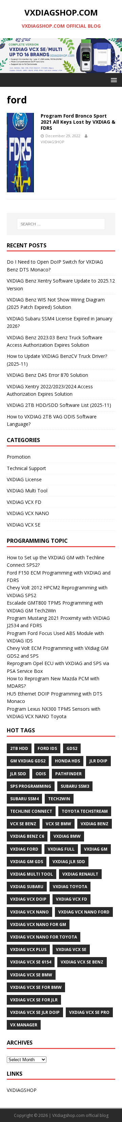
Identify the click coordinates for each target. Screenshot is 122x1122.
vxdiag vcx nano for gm (38, 924)
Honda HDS (67, 761)
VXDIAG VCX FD (24, 502)
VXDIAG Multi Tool (27, 490)
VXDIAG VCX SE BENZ (82, 962)
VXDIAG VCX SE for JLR (34, 1000)
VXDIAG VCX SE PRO (89, 1012)
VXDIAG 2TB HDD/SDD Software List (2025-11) (59, 405)
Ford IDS (47, 748)
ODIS (41, 774)
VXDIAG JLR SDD (69, 861)
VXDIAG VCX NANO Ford (83, 912)
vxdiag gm (95, 849)
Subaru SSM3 (75, 786)
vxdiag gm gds (26, 861)
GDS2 (71, 748)
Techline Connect (31, 811)
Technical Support (26, 468)
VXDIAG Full (61, 849)
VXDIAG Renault (80, 874)
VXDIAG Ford (24, 849)
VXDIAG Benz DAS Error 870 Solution (47, 375)
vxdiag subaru (26, 886)
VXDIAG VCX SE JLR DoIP (35, 1012)
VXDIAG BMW (67, 836)
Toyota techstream (85, 811)
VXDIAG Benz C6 (27, 836)
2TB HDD (19, 748)
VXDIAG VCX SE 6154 (30, 962)
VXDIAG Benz (94, 824)
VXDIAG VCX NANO (28, 513)
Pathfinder (68, 774)
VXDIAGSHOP (52, 141)
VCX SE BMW (58, 824)
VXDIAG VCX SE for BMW (36, 987)
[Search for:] (61, 224)
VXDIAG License (24, 479)
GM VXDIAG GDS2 (27, 761)
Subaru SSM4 (24, 799)
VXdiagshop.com (68, 1115)
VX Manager (23, 1025)
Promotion (18, 457)
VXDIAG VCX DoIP (28, 899)
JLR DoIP (98, 761)
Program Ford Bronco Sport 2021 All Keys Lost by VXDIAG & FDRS (78, 122)
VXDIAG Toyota (70, 886)
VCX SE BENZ (23, 824)
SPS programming (30, 786)
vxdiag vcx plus (28, 949)
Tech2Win (59, 799)
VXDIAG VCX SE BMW (31, 975)
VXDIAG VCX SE (23, 524)
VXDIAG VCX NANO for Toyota (43, 937)
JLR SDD (18, 774)
